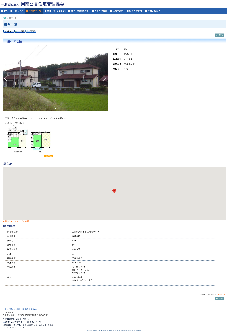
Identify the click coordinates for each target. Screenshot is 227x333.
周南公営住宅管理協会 (32, 3)
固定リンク (222, 295)
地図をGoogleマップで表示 (16, 221)
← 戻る (219, 35)
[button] (55, 108)
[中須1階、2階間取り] (29, 140)
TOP (4, 18)
